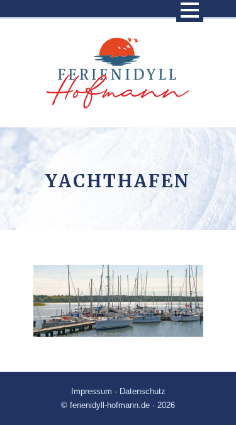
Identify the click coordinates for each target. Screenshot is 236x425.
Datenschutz (143, 391)
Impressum (91, 391)
